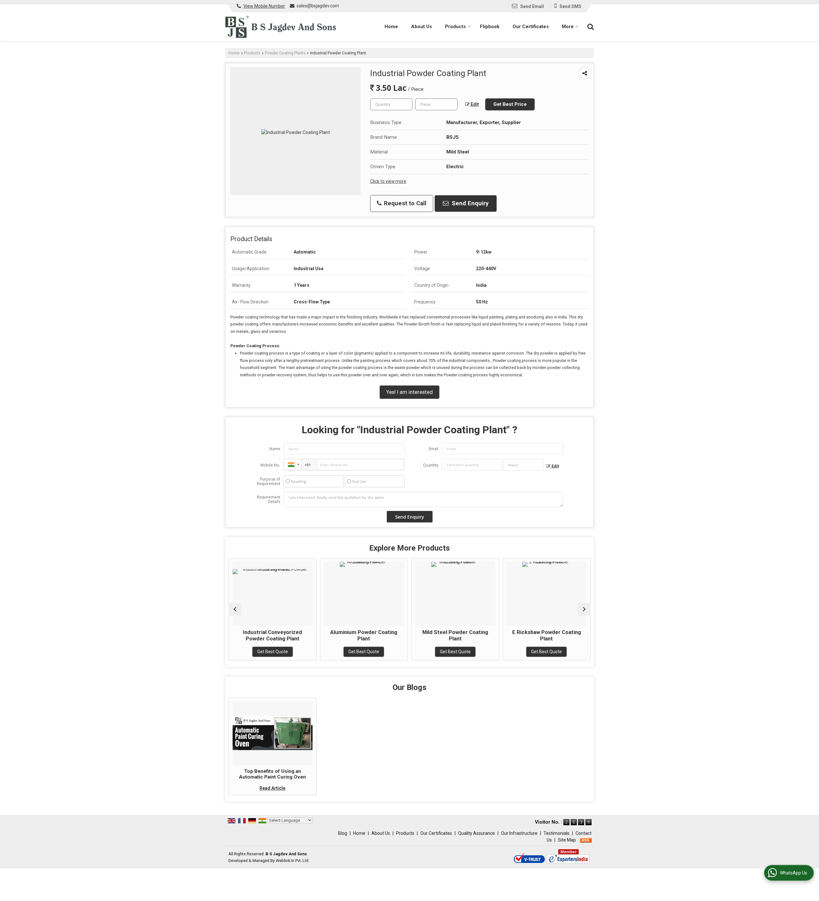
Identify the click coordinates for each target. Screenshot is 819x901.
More (568, 26)
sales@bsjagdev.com (318, 5)
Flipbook (489, 26)
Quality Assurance (476, 833)
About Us (421, 26)
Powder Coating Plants (285, 53)
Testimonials (556, 833)
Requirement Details (268, 499)
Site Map (567, 839)
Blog (342, 833)
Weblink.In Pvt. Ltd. (292, 860)
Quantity (430, 465)
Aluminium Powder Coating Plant (296, 635)
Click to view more (388, 181)
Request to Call (404, 203)
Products (455, 26)
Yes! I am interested (409, 392)
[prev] (234, 609)
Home (391, 26)
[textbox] (436, 104)
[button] (264, 6)
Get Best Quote (296, 651)
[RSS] (586, 839)
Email (433, 448)
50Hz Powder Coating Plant (570, 632)
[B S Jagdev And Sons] (280, 27)
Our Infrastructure (519, 833)
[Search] (590, 26)
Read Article (272, 788)
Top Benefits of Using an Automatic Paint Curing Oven (272, 774)
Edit (474, 104)
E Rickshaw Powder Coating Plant (479, 635)
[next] (584, 609)
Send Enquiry (469, 203)
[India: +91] (292, 464)
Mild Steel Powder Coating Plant (388, 635)
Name (274, 448)
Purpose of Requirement (268, 481)
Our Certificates (531, 26)
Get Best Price (510, 104)
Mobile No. (270, 465)
